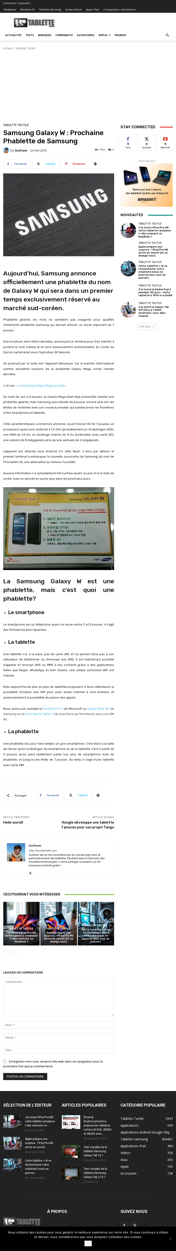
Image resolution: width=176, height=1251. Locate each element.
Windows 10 (27, 9)
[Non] (170, 1239)
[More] (95, 163)
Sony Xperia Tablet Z (39, 714)
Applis (103, 35)
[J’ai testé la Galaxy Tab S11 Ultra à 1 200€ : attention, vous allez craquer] (128, 309)
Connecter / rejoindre (16, 3)
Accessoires (85, 35)
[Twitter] (30, 872)
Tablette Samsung (50, 9)
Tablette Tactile (25, 48)
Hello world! (13, 822)
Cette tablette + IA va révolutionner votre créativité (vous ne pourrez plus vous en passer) (95, 935)
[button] (167, 35)
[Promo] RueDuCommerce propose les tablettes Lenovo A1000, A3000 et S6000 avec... (97, 1125)
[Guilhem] (7, 150)
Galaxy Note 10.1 (98, 708)
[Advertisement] (88, 85)
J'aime (128, 138)
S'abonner (165, 138)
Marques (44, 35)
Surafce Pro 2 (53, 708)
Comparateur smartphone (119, 9)
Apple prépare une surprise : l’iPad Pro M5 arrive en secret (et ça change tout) (59, 937)
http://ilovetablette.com (43, 850)
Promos (120, 35)
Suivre (146, 138)
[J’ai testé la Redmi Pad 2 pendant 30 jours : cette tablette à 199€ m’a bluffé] (128, 290)
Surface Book (73, 9)
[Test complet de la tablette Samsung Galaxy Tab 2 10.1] (71, 1173)
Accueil (7, 48)
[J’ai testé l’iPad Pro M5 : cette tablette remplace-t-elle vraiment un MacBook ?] (21, 923)
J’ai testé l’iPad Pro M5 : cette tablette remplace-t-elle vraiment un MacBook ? (21, 937)
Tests (30, 35)
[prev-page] (6, 953)
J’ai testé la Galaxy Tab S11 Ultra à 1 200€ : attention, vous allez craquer (153, 312)
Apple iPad (92, 9)
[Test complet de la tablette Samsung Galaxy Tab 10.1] (71, 1151)
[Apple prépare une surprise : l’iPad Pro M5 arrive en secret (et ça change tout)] (58, 923)
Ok (88, 1243)
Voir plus (145, 326)
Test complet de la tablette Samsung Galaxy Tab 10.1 (95, 1151)
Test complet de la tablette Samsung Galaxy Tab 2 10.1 (95, 1173)
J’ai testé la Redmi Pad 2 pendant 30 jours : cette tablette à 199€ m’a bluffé (155, 292)
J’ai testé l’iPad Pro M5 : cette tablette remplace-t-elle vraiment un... (40, 1121)
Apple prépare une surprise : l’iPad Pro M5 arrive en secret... (39, 1143)
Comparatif (64, 35)
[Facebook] (124, 1225)
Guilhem (21, 150)
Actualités (13, 35)
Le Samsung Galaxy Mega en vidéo (41, 385)
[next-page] (13, 953)
